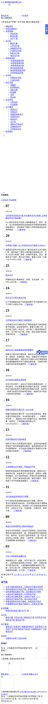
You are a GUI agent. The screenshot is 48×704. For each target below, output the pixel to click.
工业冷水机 (15, 80)
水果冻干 (14, 112)
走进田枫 (9, 31)
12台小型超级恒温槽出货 (16, 556)
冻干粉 (13, 122)
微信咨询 (4, 16)
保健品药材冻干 (16, 114)
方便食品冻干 (15, 129)
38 (37, 575)
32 (23, 575)
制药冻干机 (15, 53)
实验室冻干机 (15, 48)
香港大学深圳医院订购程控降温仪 (20, 526)
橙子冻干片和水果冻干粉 (16, 298)
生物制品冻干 (15, 127)
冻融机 (13, 85)
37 (35, 575)
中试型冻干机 (15, 51)
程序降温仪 (15, 87)
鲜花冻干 (9, 275)
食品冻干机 (15, 56)
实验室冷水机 (15, 78)
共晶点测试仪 (11, 29)
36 (33, 575)
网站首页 (9, 26)
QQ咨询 (25, 16)
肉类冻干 (14, 119)
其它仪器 (9, 83)
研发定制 (14, 34)
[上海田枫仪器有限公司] (11, 2)
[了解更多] (21, 230)
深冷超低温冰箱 (16, 68)
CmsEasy (4, 694)
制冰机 (13, 97)
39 (40, 575)
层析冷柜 (14, 90)
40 (42, 575)
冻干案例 (9, 107)
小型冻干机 (15, 46)
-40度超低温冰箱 (17, 61)
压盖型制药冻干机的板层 (16, 439)
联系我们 (9, 131)
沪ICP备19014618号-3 (29, 692)
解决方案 (14, 36)
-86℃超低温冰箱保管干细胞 (17, 496)
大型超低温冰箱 (16, 73)
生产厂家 (14, 38)
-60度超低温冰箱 (17, 63)
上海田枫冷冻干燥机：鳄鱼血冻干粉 (20, 467)
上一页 (17, 575)
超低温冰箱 (10, 58)
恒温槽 (13, 92)
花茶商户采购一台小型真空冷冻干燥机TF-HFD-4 (25, 245)
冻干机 (8, 41)
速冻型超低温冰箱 (17, 70)
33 (26, 575)
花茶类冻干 (15, 117)
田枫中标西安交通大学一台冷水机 (20, 410)
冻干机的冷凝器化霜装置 (16, 380)
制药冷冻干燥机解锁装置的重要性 (20, 350)
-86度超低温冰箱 (17, 65)
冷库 (12, 95)
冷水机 (8, 75)
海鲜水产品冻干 (16, 124)
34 (28, 575)
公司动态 (14, 102)
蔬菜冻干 (14, 109)
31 (21, 575)
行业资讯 (9, 100)
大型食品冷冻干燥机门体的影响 (19, 320)
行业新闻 (14, 105)
